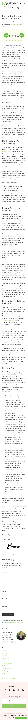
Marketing (5, 671)
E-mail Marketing (7, 663)
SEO (3, 673)
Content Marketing (7, 655)
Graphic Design (6, 668)
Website (5, 606)
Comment (5, 572)
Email (4, 599)
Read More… (15, 643)
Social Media (12, 554)
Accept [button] (17, 718)
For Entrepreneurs (7, 666)
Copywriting (5, 658)
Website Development (8, 678)
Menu (24, 3)
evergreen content (11, 320)
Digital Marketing (7, 660)
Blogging (4, 650)
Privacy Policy (23, 718)
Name (4, 591)
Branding (4, 653)
